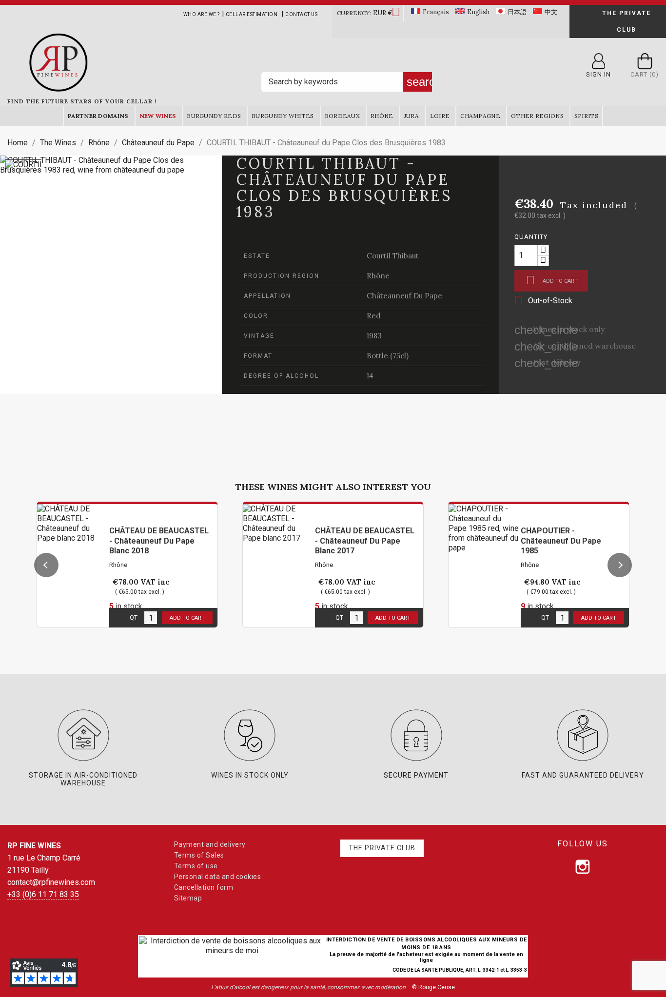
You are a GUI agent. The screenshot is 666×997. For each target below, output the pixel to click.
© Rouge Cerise (433, 987)
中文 (551, 12)
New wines (157, 115)
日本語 (517, 12)
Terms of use (196, 866)
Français (436, 12)
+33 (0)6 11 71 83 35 (43, 894)
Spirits (586, 115)
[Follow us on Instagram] (582, 867)
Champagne (480, 115)
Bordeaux (342, 115)
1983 (374, 335)
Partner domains (98, 115)
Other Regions (537, 115)
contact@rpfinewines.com (51, 882)
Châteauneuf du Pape (404, 295)
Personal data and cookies (217, 876)
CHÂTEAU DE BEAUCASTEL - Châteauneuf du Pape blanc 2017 (364, 541)
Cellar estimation (252, 14)
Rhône (382, 115)
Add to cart (552, 280)
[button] (46, 565)
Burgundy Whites (283, 115)
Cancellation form (204, 887)
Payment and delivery (210, 844)
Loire (440, 115)
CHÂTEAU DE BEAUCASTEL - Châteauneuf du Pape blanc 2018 (159, 541)
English (478, 12)
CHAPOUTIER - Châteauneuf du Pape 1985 (561, 541)
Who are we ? (201, 14)
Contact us (301, 14)
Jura (411, 115)
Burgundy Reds (214, 115)
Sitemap (188, 898)
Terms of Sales (199, 855)
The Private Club (626, 21)
